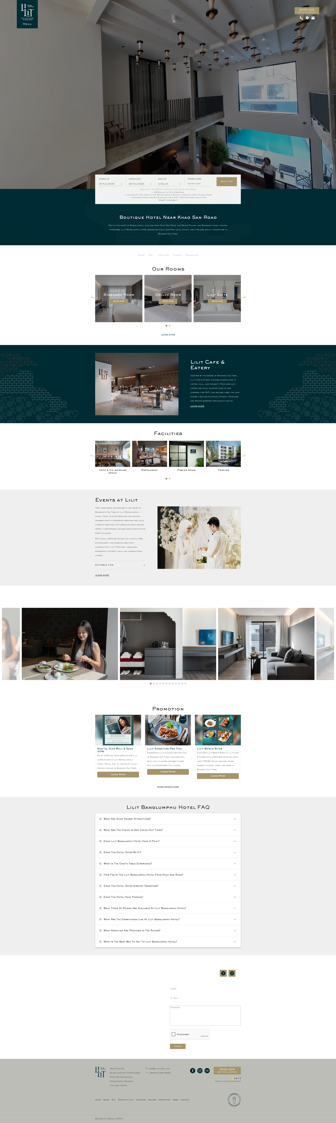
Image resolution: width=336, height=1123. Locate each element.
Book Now (227, 181)
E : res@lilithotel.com (158, 1069)
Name (173, 989)
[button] (166, 325)
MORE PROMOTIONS (168, 787)
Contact (185, 1100)
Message (175, 1007)
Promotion (192, 255)
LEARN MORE (168, 335)
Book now (307, 11)
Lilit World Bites (209, 749)
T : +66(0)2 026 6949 (158, 1073)
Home (98, 1100)
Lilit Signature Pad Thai (164, 749)
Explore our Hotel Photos (168, 602)
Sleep (141, 255)
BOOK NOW (118, 301)
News (175, 1100)
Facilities (163, 255)
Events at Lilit (125, 1100)
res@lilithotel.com (188, 983)
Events (177, 255)
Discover (141, 1100)
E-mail (174, 998)
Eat (151, 255)
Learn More (197, 406)
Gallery (152, 1100)
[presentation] (94, 295)
